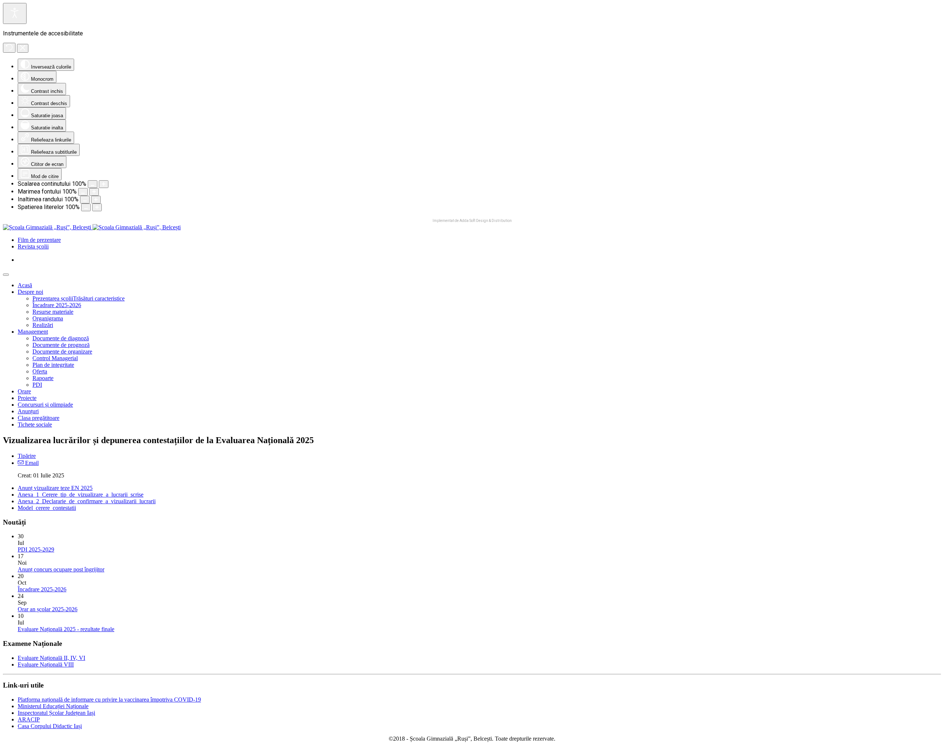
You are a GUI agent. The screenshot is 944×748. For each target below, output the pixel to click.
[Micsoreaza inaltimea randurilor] (85, 199)
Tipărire (27, 456)
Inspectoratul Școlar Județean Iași (56, 713)
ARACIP (29, 719)
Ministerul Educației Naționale (53, 706)
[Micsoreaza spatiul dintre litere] (86, 207)
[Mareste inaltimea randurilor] (96, 199)
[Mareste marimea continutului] (103, 184)
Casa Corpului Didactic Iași (50, 726)
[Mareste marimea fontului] (94, 192)
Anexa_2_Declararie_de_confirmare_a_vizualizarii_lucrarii (87, 501)
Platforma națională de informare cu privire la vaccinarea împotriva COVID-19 (109, 699)
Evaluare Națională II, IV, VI (51, 658)
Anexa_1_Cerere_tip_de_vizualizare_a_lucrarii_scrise (80, 494)
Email (31, 463)
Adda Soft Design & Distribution (485, 221)
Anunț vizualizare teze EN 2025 (55, 488)
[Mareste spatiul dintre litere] (97, 207)
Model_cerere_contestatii (47, 508)
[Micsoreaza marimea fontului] (83, 192)
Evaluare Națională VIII (46, 664)
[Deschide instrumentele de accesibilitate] (15, 13)
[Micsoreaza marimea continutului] (92, 184)
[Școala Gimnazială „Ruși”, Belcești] (92, 227)
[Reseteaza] (9, 48)
